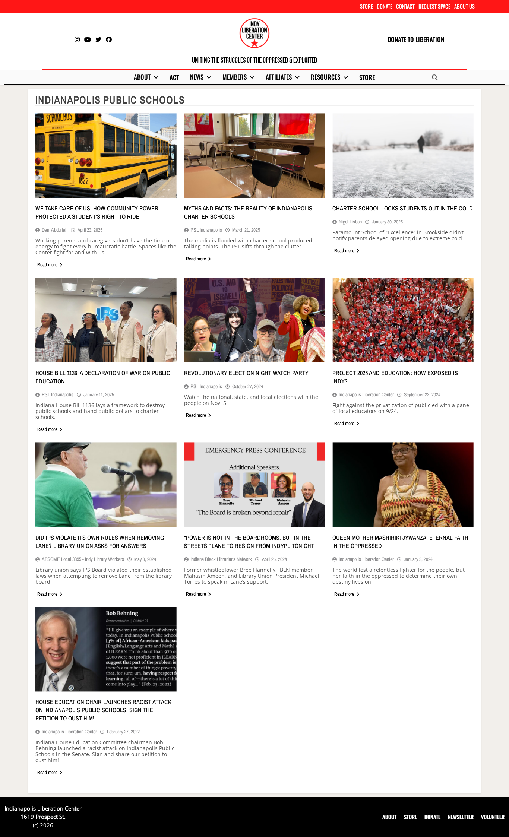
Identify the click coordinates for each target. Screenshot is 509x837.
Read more (47, 264)
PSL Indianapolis (206, 229)
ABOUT (142, 77)
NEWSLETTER (461, 817)
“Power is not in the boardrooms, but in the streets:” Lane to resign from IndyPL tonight (249, 541)
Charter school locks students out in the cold (402, 208)
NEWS (196, 77)
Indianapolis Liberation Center (366, 394)
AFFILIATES (279, 77)
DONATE (384, 6)
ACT (174, 77)
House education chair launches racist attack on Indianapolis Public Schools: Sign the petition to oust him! (103, 710)
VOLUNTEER (493, 817)
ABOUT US (464, 6)
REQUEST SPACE (434, 6)
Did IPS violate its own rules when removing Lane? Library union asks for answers (99, 541)
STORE (366, 6)
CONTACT (405, 6)
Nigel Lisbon (350, 221)
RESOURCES (325, 77)
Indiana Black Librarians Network (221, 559)
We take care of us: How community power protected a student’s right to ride (96, 212)
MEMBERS (234, 77)
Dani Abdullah (54, 229)
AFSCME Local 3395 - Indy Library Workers (83, 559)
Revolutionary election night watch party (246, 373)
